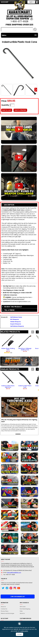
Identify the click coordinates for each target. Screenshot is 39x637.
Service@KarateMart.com (14, 572)
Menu (4, 35)
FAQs (21, 611)
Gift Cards (22, 606)
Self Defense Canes (16, 317)
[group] (8, 343)
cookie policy (24, 631)
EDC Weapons (14, 319)
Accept (19, 634)
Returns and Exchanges (7, 613)
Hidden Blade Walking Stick (8, 349)
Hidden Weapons (15, 322)
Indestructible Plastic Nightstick (8, 386)
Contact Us (4, 609)
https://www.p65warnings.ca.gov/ (13, 299)
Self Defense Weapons (17, 326)
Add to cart (6, 110)
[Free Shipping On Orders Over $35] (19, 25)
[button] (35, 90)
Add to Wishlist (20, 110)
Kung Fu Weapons (15, 324)
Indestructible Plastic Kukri (25, 386)
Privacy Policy (4, 611)
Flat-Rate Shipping (25, 609)
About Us (3, 606)
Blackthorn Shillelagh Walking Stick (25, 349)
